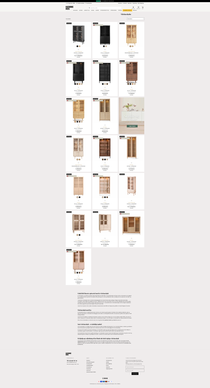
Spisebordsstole (104, 10)
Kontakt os (120, 3)
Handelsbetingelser (89, 365)
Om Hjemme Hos (109, 360)
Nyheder (75, 10)
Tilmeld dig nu (135, 373)
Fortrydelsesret (89, 367)
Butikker (107, 362)
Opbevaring (114, 10)
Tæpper (120, 10)
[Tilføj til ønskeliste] (78, 50)
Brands (135, 10)
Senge (92, 10)
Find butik (125, 3)
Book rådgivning (141, 3)
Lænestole (87, 10)
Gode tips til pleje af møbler (91, 371)
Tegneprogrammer (109, 368)
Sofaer (81, 10)
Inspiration (130, 3)
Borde (97, 10)
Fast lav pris (88, 370)
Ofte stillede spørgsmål (90, 362)
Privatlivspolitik (89, 363)
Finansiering (134, 3)
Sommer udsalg (127, 10)
